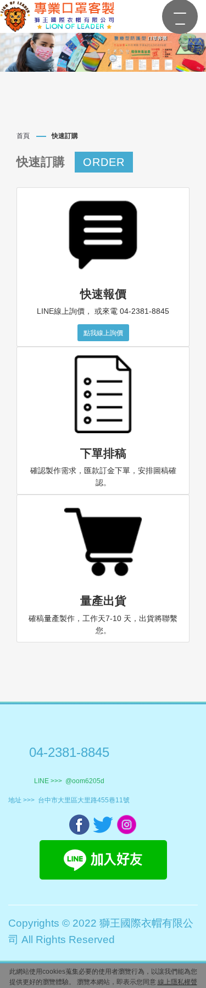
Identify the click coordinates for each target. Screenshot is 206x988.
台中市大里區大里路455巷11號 (84, 800)
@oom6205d (84, 781)
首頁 (23, 136)
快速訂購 (65, 136)
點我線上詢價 (103, 333)
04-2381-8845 (69, 752)
